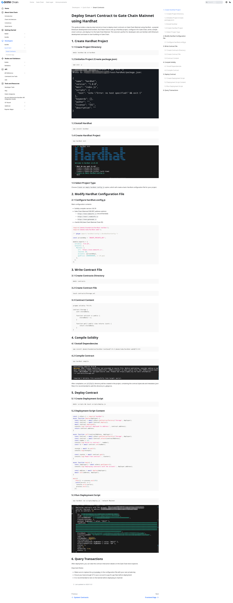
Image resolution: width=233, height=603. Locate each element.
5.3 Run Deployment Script (174, 86)
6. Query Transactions (170, 90)
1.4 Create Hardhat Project (174, 28)
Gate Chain (40, 2)
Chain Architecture (10, 19)
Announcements (61, 2)
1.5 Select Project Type (172, 32)
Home (32, 2)
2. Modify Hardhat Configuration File (174, 37)
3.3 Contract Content (172, 58)
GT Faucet (8, 102)
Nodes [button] (6, 62)
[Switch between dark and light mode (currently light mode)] (230, 2)
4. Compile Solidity (169, 62)
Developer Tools (9, 87)
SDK (6, 80)
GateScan (7, 106)
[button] (226, 2)
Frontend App (10, 55)
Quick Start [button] (8, 48)
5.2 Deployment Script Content (175, 82)
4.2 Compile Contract (172, 70)
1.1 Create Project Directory (174, 14)
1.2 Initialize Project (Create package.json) (174, 19)
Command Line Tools (11, 76)
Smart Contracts (11, 51)
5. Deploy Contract (169, 74)
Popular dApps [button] (9, 109)
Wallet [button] (6, 34)
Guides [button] (7, 37)
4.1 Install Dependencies (173, 66)
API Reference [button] (9, 73)
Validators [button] (8, 66)
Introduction (8, 16)
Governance (8, 26)
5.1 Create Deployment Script (175, 78)
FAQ (6, 91)
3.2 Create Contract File (172, 54)
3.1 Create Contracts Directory (175, 50)
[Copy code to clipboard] (154, 53)
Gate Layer (49, 2)
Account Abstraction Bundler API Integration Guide (15, 98)
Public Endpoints (10, 94)
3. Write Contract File (170, 46)
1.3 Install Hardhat (171, 24)
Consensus (8, 23)
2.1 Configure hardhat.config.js (175, 42)
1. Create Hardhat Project (172, 10)
